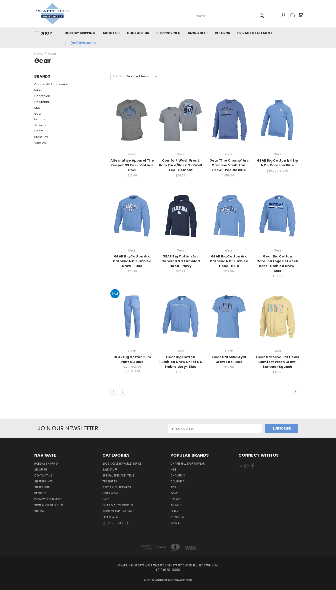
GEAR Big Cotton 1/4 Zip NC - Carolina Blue (277, 163)
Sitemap (39, 511)
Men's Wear (110, 493)
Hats (105, 499)
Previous (324, 575)
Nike (37, 90)
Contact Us (138, 33)
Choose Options (132, 128)
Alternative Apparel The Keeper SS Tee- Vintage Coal (132, 165)
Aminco (40, 125)
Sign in (39, 505)
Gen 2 (38, 131)
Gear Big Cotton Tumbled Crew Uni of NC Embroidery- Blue (180, 362)
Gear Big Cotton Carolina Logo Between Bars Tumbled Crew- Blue (277, 263)
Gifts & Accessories (117, 505)
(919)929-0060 (83, 43)
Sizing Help (198, 33)
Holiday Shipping (80, 33)
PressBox (41, 137)
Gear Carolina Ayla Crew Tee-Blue (229, 359)
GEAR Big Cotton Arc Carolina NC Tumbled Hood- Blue (229, 261)
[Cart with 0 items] (300, 15)
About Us (111, 33)
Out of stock (180, 128)
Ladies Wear (111, 517)
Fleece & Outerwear (116, 487)
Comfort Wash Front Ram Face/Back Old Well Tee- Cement (180, 165)
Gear (38, 113)
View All (40, 143)
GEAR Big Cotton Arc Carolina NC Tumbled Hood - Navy (180, 261)
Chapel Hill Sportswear (51, 84)
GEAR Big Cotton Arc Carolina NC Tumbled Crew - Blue (132, 261)
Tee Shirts (109, 481)
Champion (42, 96)
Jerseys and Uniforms (118, 511)
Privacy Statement (254, 33)
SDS (37, 108)
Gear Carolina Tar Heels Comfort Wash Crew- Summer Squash (277, 362)
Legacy (39, 119)
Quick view (132, 111)
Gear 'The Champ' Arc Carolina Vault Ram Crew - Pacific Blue (229, 165)
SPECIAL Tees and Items (118, 475)
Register (56, 505)
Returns (222, 33)
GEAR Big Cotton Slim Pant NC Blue (132, 359)
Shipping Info (168, 33)
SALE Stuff (109, 469)
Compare (130, 120)
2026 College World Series (121, 464)
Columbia (41, 102)
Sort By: (118, 76)
